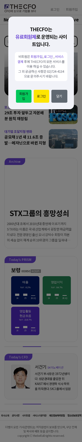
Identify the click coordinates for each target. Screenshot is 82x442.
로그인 (41, 96)
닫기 (59, 96)
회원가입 (23, 96)
